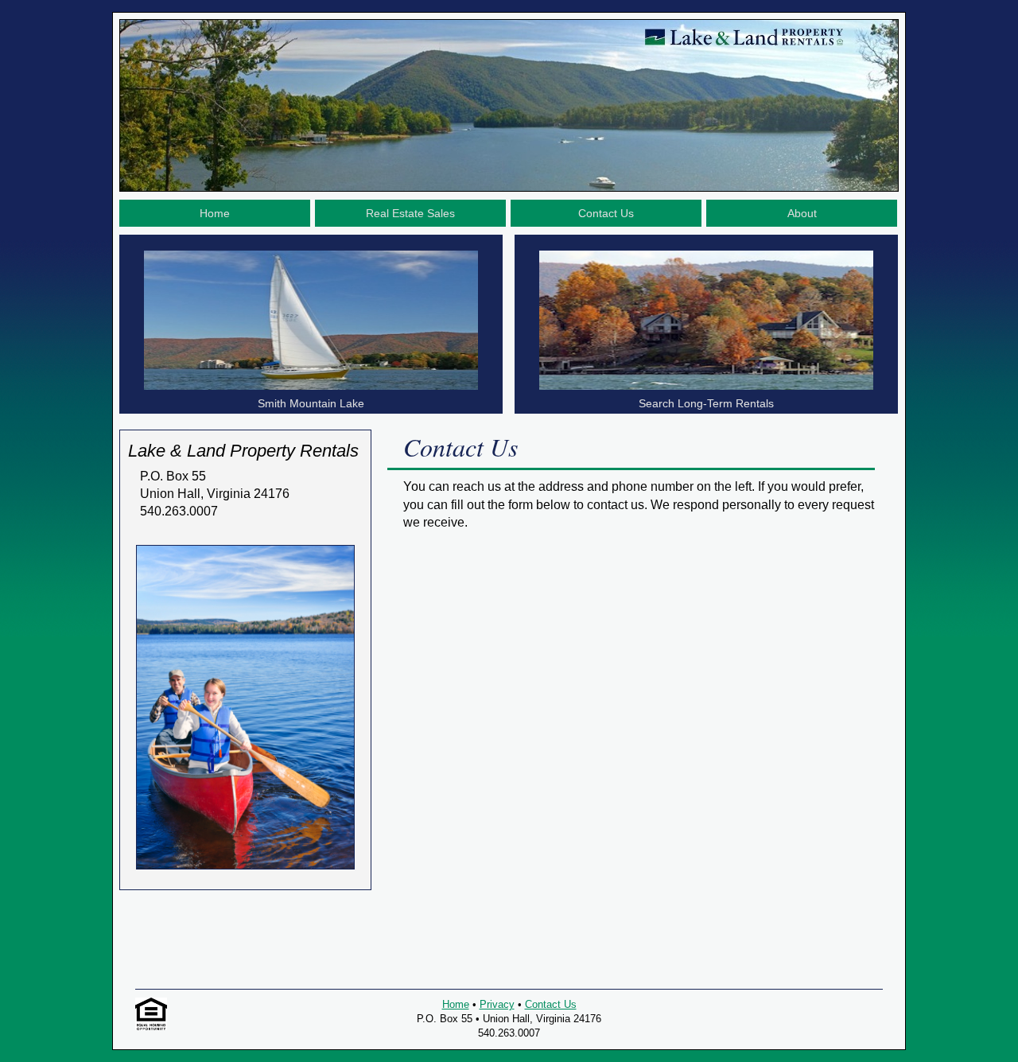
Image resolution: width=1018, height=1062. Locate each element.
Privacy (497, 1004)
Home (215, 213)
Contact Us (606, 213)
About (802, 213)
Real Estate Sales (410, 213)
